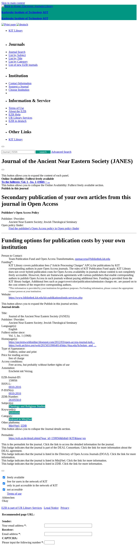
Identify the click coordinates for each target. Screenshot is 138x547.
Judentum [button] (14, 412)
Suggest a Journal (19, 86)
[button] (27, 178)
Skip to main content (13, 2)
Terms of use (14, 493)
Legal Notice (51, 507)
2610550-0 (15, 399)
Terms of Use (16, 108)
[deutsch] (22, 24)
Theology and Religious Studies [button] (27, 406)
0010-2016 (15, 386)
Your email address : (14, 525)
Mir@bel (14, 425)
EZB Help (14, 114)
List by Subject (17, 55)
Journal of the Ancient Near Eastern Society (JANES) (67, 161)
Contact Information (20, 83)
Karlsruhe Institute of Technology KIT (24, 12)
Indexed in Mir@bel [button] (20, 419)
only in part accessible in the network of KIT (32, 485)
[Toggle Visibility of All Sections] (2, 169)
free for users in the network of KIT (27, 481)
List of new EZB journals (23, 64)
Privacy (65, 507)
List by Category (18, 61)
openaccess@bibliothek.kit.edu (92, 258)
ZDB (24, 425)
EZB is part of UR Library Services (21, 507)
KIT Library (16, 30)
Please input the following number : (23, 542)
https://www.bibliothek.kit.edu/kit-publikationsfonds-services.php (45, 297)
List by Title (15, 58)
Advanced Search (61, 151)
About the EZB (17, 111)
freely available (15, 477)
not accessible (15, 489)
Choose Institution (19, 89)
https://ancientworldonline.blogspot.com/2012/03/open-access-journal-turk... (52, 342)
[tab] (69, 178)
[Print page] (9, 24)
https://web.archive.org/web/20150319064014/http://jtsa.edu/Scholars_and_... (52, 345)
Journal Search (17, 51)
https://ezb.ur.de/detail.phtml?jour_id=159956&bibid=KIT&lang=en (47, 438)
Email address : (11, 534)
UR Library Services (20, 117)
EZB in (17, 120)
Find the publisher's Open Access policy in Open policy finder (44, 228)
